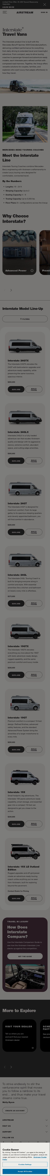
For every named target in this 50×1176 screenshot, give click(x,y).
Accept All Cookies (25, 1171)
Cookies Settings (24, 1164)
